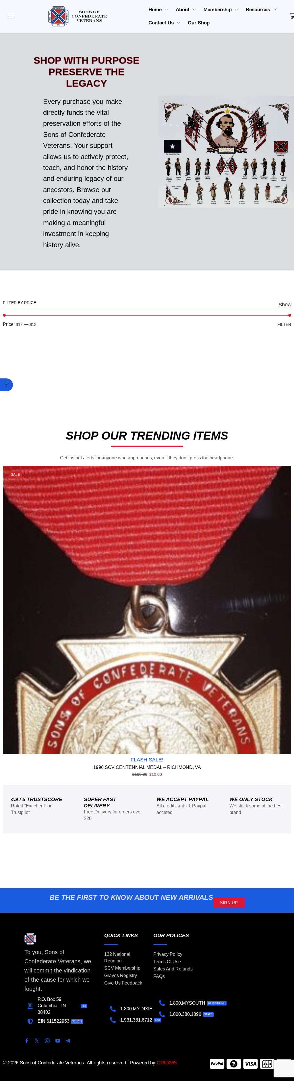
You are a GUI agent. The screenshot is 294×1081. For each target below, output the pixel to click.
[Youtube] (57, 1041)
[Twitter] (37, 1041)
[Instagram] (47, 1041)
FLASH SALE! (147, 760)
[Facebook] (26, 1041)
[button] (6, 384)
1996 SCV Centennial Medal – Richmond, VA (147, 767)
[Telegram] (68, 1041)
